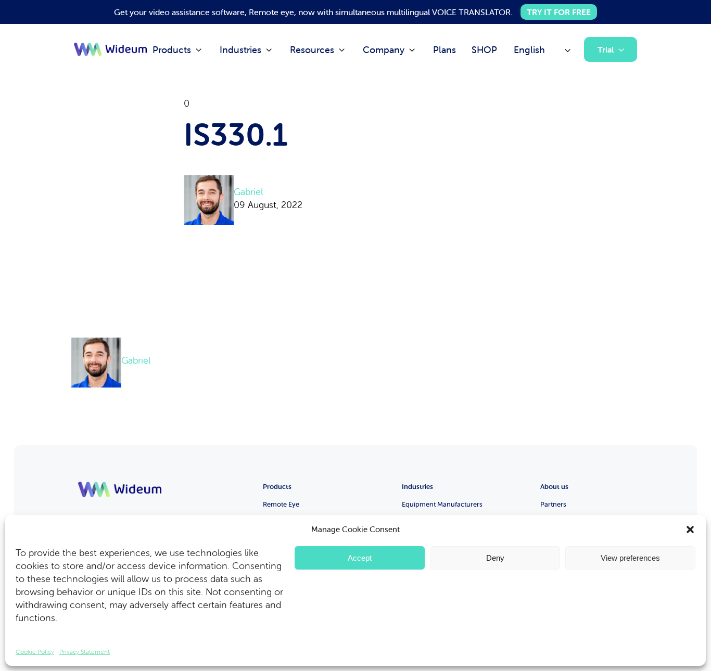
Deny (495, 557)
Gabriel (248, 192)
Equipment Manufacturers (442, 504)
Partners (553, 504)
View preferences (630, 557)
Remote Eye (281, 504)
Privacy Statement (84, 651)
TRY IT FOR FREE (559, 12)
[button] (690, 529)
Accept (360, 557)
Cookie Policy (35, 651)
